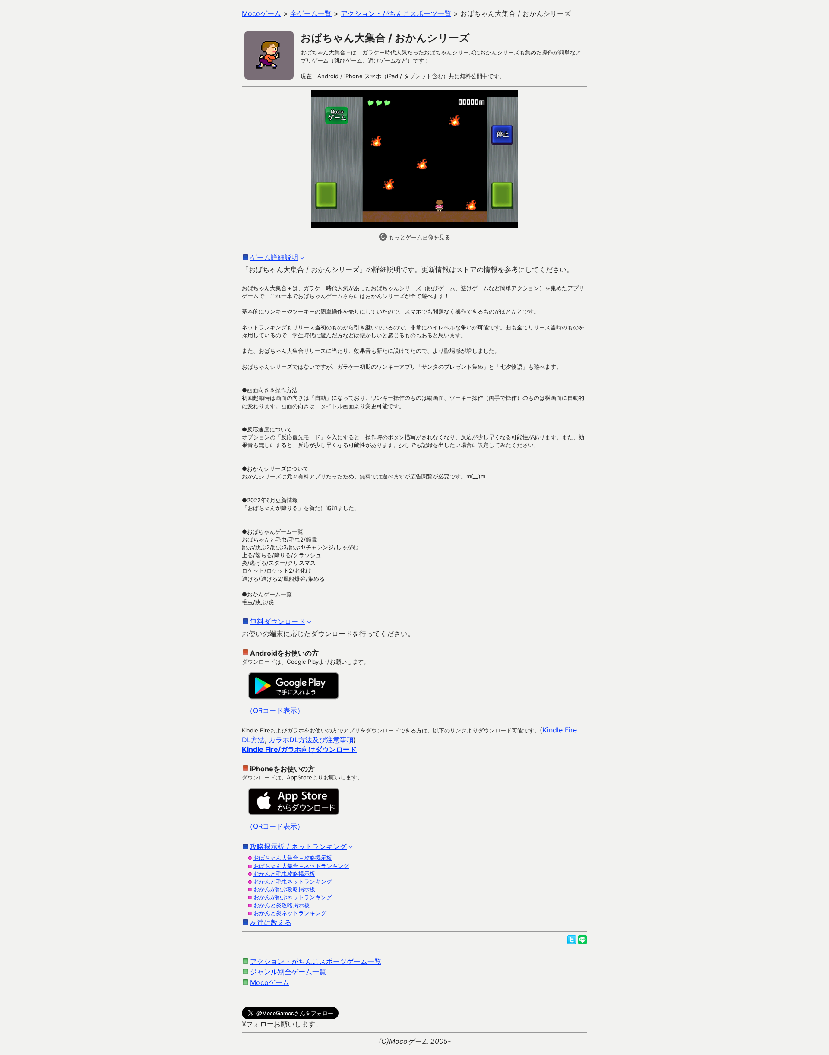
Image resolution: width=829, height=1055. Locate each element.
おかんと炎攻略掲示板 (281, 905)
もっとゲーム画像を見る (418, 237)
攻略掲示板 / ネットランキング (298, 846)
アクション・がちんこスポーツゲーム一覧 (315, 961)
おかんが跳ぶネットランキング (292, 896)
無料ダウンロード (277, 621)
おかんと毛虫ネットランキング (292, 881)
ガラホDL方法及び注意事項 (311, 739)
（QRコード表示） (275, 710)
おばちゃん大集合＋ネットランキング (301, 865)
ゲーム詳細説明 (274, 257)
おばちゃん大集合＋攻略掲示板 (292, 857)
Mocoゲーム (269, 982)
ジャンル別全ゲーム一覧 (288, 971)
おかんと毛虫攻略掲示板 (284, 873)
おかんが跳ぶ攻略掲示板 (284, 889)
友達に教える (270, 922)
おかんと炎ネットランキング (289, 912)
